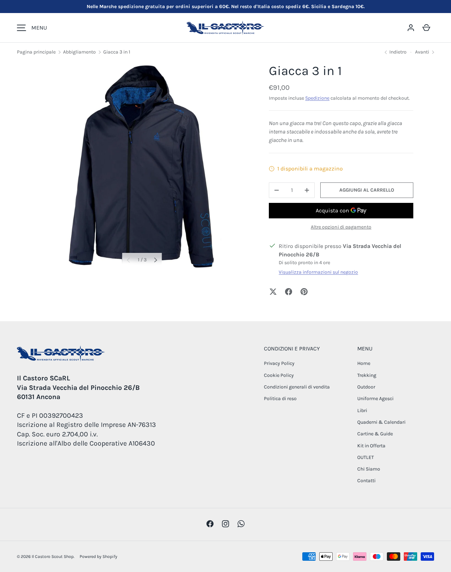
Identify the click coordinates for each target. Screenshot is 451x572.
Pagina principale (36, 52)
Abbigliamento (79, 52)
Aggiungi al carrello (366, 190)
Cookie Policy (279, 375)
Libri (362, 411)
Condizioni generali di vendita (297, 387)
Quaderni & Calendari (381, 422)
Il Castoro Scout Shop (53, 556)
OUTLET (365, 457)
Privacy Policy (279, 363)
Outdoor (366, 387)
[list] (142, 167)
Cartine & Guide (375, 434)
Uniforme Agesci (375, 399)
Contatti (366, 481)
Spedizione (317, 98)
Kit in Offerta (371, 446)
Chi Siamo (368, 469)
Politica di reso (280, 399)
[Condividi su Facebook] (288, 291)
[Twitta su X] (273, 291)
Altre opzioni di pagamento (341, 227)
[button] (426, 28)
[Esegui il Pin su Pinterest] (304, 291)
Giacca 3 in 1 (116, 52)
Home (363, 363)
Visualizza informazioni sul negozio (318, 272)
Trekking (366, 375)
